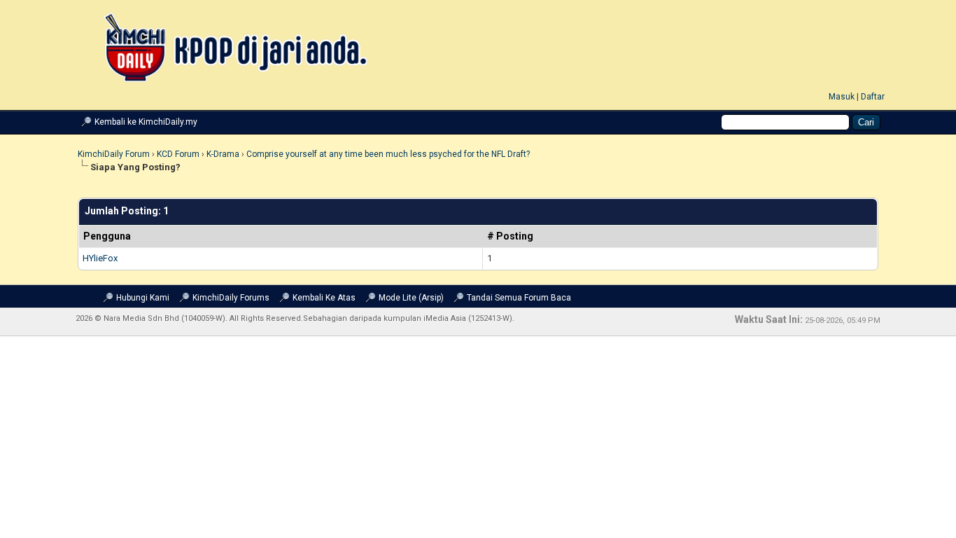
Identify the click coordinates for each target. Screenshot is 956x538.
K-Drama (222, 154)
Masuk (842, 97)
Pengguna (107, 236)
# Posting (510, 236)
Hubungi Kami (142, 298)
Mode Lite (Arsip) (411, 298)
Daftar (873, 97)
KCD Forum (178, 154)
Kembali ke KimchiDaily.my (145, 122)
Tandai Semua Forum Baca (519, 298)
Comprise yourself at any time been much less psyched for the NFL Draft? (388, 154)
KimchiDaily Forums (230, 298)
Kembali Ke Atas (324, 298)
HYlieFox (100, 258)
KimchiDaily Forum (114, 154)
